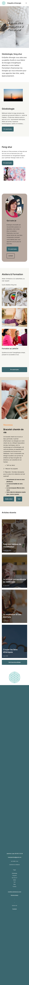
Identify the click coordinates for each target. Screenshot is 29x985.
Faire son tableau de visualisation (12, 545)
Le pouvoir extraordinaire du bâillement (14, 580)
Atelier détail (8, 499)
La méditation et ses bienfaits (12, 615)
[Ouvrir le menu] (26, 3)
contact (10, 256)
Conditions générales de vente (14, 891)
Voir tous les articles (15, 662)
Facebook (14, 908)
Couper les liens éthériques (10, 650)
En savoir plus (8, 129)
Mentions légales (14, 895)
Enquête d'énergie (14, 3)
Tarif (19, 499)
